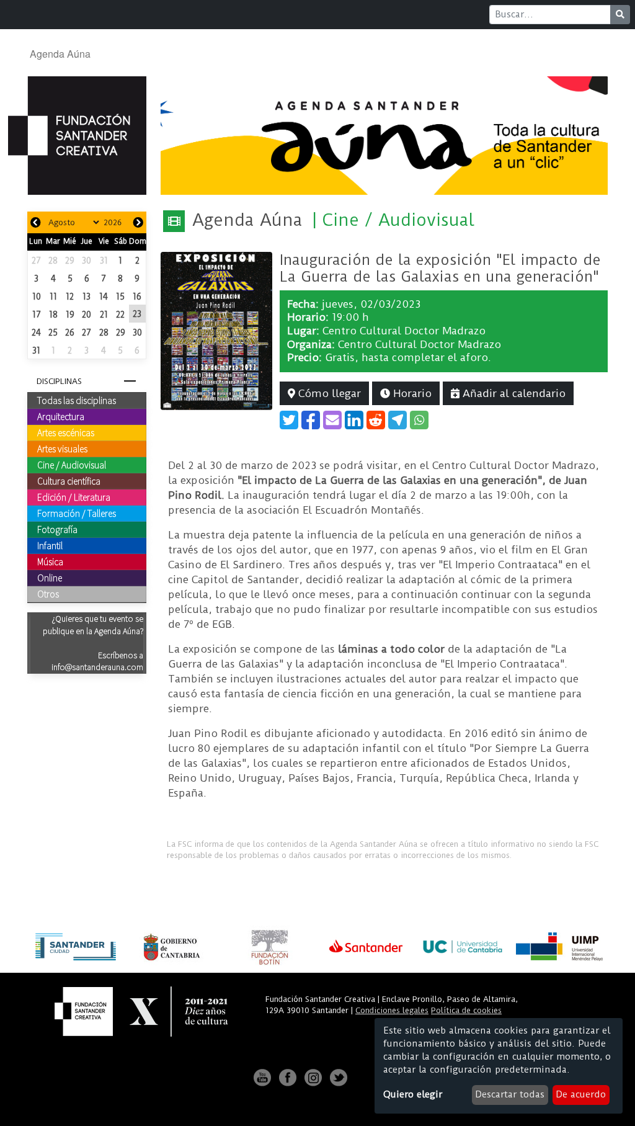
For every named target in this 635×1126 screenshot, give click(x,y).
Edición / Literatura (73, 497)
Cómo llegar (328, 393)
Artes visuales (62, 448)
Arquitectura (60, 416)
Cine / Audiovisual (71, 464)
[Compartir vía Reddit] (375, 420)
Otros (48, 594)
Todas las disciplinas (76, 400)
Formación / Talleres (76, 513)
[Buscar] (620, 14)
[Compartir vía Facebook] (310, 420)
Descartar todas (509, 1094)
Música (50, 561)
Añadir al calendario (513, 393)
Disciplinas (59, 381)
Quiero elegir (412, 1094)
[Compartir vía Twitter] (289, 420)
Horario (411, 393)
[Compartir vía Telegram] (397, 420)
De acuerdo (581, 1094)
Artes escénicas (65, 432)
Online (49, 577)
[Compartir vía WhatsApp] (419, 420)
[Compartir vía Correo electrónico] (332, 420)
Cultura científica (68, 481)
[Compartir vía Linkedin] (354, 420)
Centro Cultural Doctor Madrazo (404, 330)
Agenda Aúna (60, 54)
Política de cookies (466, 1010)
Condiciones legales (392, 1010)
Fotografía (57, 529)
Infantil (50, 545)
